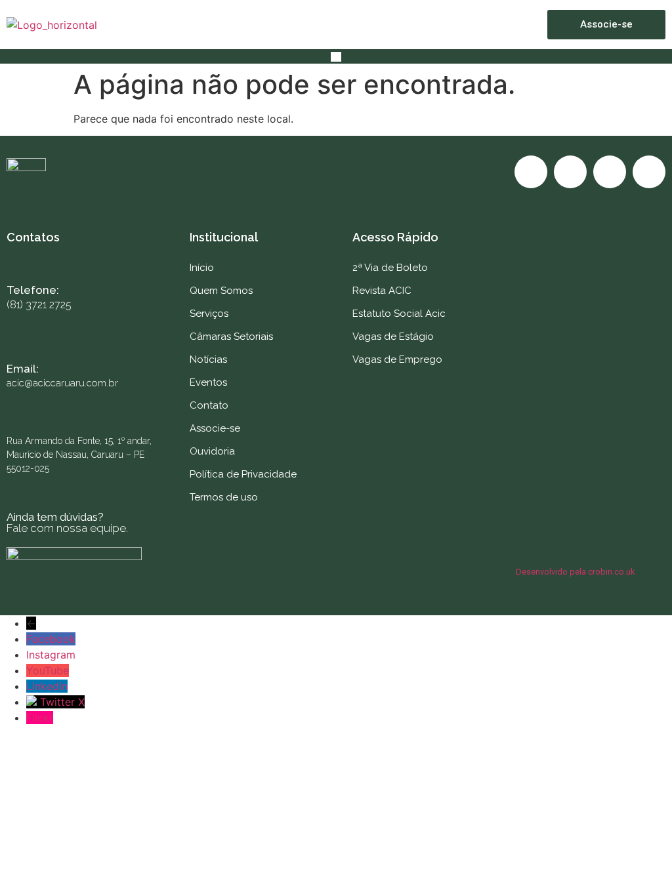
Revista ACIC (381, 290)
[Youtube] (609, 171)
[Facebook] (530, 171)
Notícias (208, 359)
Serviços (209, 313)
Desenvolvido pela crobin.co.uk (575, 572)
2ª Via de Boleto (390, 268)
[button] (336, 56)
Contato (209, 405)
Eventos (208, 382)
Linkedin (47, 686)
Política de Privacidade (243, 474)
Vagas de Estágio (393, 336)
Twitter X (62, 701)
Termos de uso (224, 497)
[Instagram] (570, 171)
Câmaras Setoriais (231, 336)
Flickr (39, 717)
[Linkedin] (649, 171)
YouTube (47, 670)
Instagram (50, 654)
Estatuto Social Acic (399, 313)
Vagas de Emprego (397, 359)
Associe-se (215, 428)
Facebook (50, 638)
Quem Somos (221, 290)
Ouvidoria (212, 451)
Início (202, 268)
